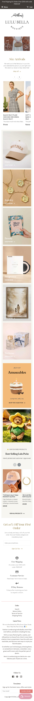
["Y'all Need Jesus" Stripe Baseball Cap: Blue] (12, 481)
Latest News (17, 621)
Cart (31, 7)
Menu (6, 7)
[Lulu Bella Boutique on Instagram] (21, 677)
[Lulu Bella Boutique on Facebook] (13, 677)
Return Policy (17, 611)
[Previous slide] (14, 77)
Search (17, 609)
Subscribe (26, 691)
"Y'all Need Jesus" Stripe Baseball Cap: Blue (10, 496)
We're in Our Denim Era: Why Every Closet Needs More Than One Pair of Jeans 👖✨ (17, 626)
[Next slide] (19, 77)
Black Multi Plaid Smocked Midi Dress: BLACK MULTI (11, 117)
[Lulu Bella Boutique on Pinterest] (17, 677)
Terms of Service (17, 613)
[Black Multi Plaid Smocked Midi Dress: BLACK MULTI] (13, 97)
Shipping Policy (17, 616)
